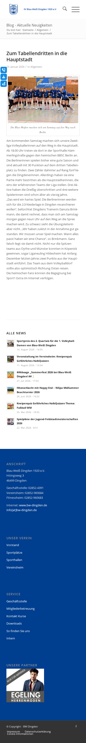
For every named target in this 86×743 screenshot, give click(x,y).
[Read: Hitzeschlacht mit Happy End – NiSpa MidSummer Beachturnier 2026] (10, 390)
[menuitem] (62, 9)
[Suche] (62, 9)
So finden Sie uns (18, 631)
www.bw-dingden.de (33, 505)
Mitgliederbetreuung (20, 608)
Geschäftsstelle (16, 601)
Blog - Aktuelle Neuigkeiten (29, 25)
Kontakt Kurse (16, 616)
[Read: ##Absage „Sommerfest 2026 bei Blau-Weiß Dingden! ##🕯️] (10, 375)
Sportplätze (14, 552)
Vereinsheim (14, 567)
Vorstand (12, 545)
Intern (10, 638)
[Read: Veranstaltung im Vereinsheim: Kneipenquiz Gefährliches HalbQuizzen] (10, 359)
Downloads (14, 623)
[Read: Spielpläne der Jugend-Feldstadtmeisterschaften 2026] (10, 422)
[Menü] (73, 9)
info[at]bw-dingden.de (21, 510)
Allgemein (36, 66)
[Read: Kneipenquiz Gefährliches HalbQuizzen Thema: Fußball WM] (10, 406)
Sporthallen (14, 560)
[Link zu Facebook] (76, 726)
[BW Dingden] (35, 9)
